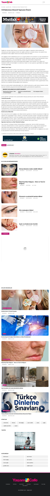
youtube (43, 484)
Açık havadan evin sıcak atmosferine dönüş (12, 388)
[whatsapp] (7, 148)
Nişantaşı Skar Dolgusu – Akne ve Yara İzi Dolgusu (9, 92)
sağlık (4, 333)
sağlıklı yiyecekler (7, 308)
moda (37, 422)
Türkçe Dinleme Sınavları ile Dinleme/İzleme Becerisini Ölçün (16, 413)
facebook (8, 484)
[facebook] (2, 148)
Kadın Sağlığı (6, 459)
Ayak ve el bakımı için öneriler (28, 224)
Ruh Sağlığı (21, 422)
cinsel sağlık (5, 462)
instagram (36, 484)
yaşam (15, 425)
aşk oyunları (29, 459)
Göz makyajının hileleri (38, 91)
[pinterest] (10, 148)
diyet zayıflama (30, 462)
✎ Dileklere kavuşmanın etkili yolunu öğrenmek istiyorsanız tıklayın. (17, 133)
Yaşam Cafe (29, 490)
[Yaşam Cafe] (6, 2)
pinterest (29, 484)
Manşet (13, 422)
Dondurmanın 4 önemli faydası (9, 311)
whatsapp (21, 484)
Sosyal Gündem (6, 410)
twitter (14, 484)
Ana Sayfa (3, 6)
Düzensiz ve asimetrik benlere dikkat (24, 92)
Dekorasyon (5, 456)
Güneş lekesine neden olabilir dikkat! (30, 169)
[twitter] (5, 148)
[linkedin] (12, 148)
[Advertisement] (25, 276)
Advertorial (28, 185)
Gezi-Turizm (29, 456)
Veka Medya (25, 485)
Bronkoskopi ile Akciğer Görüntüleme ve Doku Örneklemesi (15, 337)
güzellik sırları (8, 6)
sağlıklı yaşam (30, 465)
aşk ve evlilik (30, 422)
